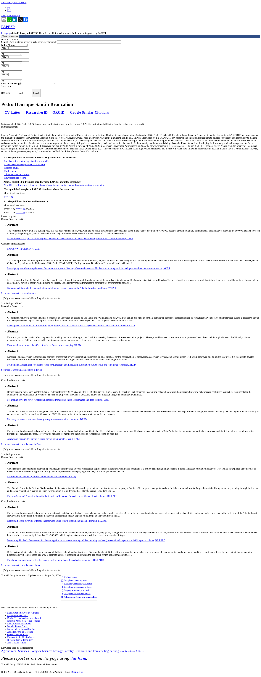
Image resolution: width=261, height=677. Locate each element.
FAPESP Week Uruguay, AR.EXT (24, 249)
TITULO (8, 197)
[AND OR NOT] (5, 48)
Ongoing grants (70, 577)
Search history (20, 2)
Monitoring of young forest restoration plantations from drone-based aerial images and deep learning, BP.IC (58, 399)
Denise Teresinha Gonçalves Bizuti (24, 618)
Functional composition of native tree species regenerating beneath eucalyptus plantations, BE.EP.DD (55, 560)
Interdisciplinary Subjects (131, 651)
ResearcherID (36, 112)
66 (62, 597)
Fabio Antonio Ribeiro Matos (21, 637)
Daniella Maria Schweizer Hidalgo (23, 621)
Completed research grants (75, 580)
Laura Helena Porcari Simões (21, 629)
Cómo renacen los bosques (16, 174)
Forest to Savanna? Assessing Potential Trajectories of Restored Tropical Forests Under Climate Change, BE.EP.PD (62, 496)
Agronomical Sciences (15, 651)
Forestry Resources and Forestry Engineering (91, 651)
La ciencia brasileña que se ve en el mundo (24, 164)
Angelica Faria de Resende (20, 631)
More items (9, 193)
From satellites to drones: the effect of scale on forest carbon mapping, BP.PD (44, 345)
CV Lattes (12, 112)
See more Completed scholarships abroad (20, 565)
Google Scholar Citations (89, 112)
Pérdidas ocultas (11, 168)
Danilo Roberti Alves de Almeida (23, 612)
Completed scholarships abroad (77, 593)
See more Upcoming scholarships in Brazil (21, 370)
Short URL (6, 2)
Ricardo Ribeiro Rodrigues (20, 640)
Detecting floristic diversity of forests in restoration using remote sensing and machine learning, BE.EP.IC (57, 521)
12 (62, 580)
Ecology (58, 651)
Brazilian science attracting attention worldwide (26, 161)
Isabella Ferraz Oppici (17, 626)
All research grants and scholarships (80, 597)
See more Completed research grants (18, 293)
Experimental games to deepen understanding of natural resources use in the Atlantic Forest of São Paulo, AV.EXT (61, 288)
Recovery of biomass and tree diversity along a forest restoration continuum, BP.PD (47, 419)
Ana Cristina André (16, 642)
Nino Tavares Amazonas (19, 623)
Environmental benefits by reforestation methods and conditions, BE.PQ (41, 476)
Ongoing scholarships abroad (76, 590)
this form (78, 658)
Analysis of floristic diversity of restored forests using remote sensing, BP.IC (43, 439)
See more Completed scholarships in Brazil (21, 444)
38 (62, 587)
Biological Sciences (41, 651)
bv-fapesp (6, 33)
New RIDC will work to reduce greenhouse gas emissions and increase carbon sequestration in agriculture (54, 185)
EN (9, 10)
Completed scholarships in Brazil (78, 587)
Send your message (10, 15)
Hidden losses (10, 171)
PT (8, 7)
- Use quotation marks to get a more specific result (29, 42)
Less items (19, 193)
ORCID (58, 112)
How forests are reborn (15, 178)
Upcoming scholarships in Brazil (78, 583)
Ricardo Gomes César (17, 615)
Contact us (77, 672)
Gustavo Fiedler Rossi (17, 634)
